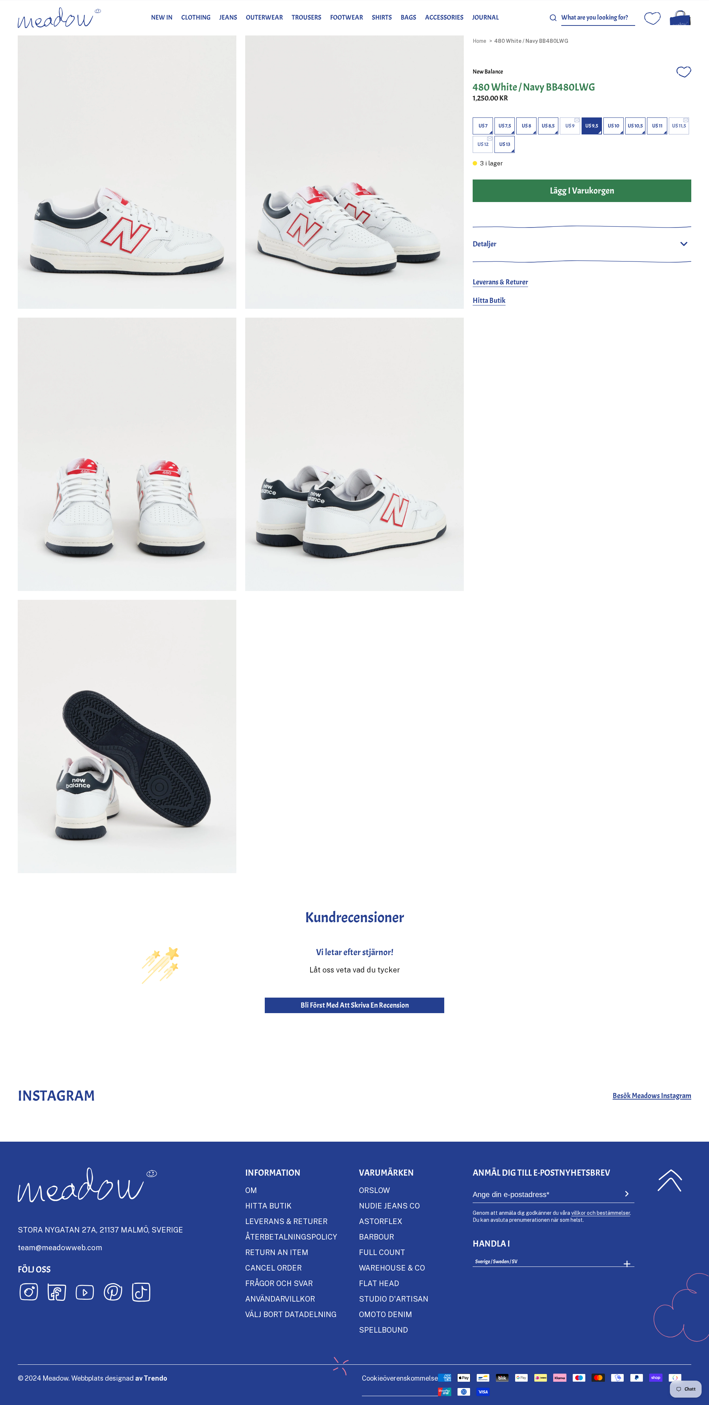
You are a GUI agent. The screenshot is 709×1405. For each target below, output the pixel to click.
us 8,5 (548, 126)
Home (479, 41)
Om (251, 1190)
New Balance (488, 71)
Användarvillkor (280, 1298)
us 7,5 (505, 126)
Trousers (306, 17)
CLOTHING (195, 17)
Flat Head (379, 1283)
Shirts (382, 17)
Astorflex (380, 1221)
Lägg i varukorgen (582, 190)
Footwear (346, 17)
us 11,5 (679, 126)
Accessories (444, 17)
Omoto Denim (385, 1314)
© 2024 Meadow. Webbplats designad (92, 1378)
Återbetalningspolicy (291, 1236)
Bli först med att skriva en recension (355, 1005)
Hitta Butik (489, 300)
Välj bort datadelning (290, 1314)
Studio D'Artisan (393, 1298)
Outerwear (264, 17)
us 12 (483, 144)
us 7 (483, 126)
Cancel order (273, 1267)
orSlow (374, 1190)
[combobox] (598, 18)
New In (161, 17)
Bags (408, 17)
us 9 (570, 126)
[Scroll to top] (670, 1180)
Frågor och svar (279, 1283)
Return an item (276, 1252)
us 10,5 (635, 126)
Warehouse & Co (392, 1267)
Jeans (228, 17)
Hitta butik (268, 1205)
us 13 (504, 144)
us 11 (657, 126)
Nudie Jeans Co (389, 1205)
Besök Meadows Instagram (652, 1095)
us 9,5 (591, 126)
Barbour (376, 1236)
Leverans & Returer (500, 282)
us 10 (613, 126)
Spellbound (383, 1329)
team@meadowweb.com (60, 1247)
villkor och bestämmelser (600, 1213)
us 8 (526, 126)
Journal (485, 17)
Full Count (382, 1252)
